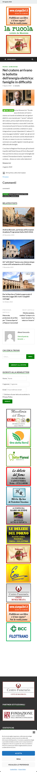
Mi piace (6, 177)
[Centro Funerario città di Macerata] (18, 602)
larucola (17, 86)
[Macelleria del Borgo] (18, 427)
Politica (5, 66)
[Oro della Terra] (18, 446)
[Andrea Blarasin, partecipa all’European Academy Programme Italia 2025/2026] (18, 227)
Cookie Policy (13, 769)
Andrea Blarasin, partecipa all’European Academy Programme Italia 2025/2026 (18, 231)
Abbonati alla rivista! (18, 365)
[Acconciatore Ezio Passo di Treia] (18, 582)
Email (5, 390)
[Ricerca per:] (18, 356)
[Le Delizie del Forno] (18, 485)
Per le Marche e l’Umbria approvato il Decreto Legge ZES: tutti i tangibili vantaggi (17, 296)
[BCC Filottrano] (18, 640)
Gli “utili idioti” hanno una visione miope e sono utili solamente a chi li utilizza (18, 263)
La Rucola (6, 196)
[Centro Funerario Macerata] (18, 697)
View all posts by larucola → (23, 337)
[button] (34, 732)
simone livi (14, 196)
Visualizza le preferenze (18, 765)
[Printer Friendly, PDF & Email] (8, 110)
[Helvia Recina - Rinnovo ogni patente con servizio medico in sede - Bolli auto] (18, 504)
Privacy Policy (22, 769)
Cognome (6, 384)
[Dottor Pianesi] (18, 466)
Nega (18, 759)
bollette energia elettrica (18, 194)
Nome (5, 378)
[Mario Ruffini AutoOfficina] (18, 524)
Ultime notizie (13, 66)
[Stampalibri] (18, 25)
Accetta (18, 753)
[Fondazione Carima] (18, 720)
